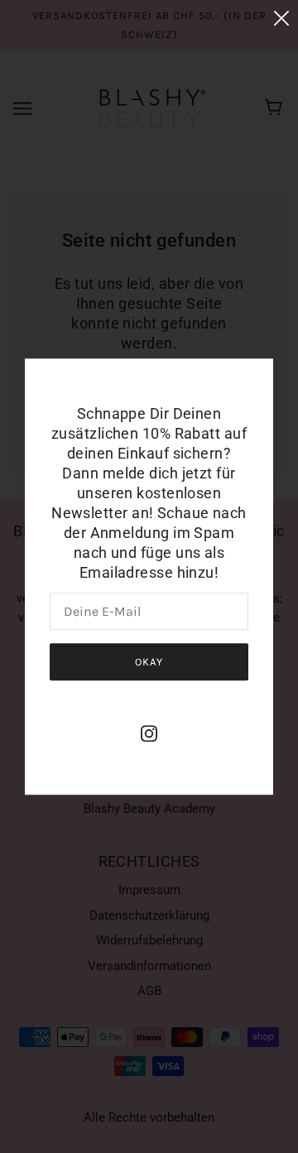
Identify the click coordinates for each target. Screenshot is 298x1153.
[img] (149, 732)
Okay (149, 662)
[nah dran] (281, 18)
